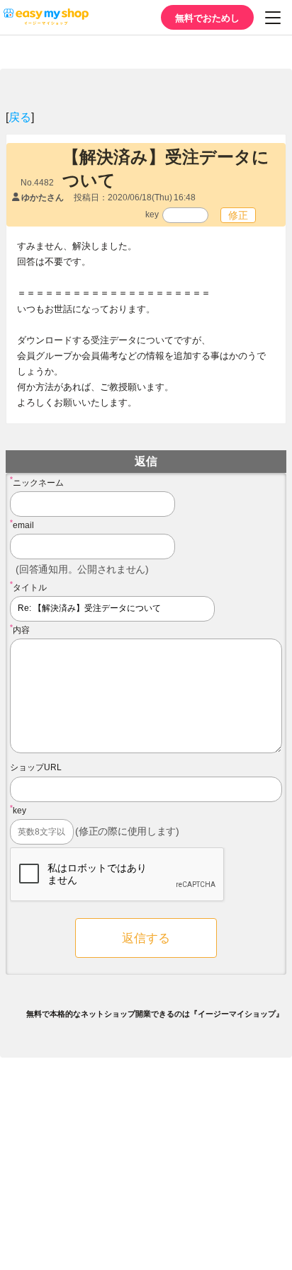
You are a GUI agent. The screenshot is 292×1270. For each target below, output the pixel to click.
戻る (20, 116)
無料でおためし (207, 17)
